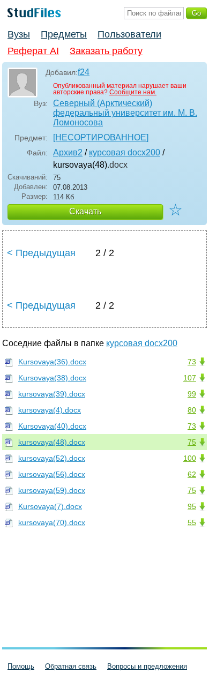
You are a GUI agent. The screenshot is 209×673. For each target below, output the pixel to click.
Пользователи (129, 34)
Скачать (85, 211)
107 (189, 377)
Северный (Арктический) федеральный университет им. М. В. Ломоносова (125, 113)
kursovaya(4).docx (49, 410)
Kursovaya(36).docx (52, 361)
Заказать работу (106, 51)
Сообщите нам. (132, 92)
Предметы (64, 34)
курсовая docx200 (124, 152)
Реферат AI (33, 51)
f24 (83, 72)
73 (192, 361)
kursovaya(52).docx (51, 458)
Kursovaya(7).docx (50, 506)
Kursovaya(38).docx (52, 377)
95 (192, 506)
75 (192, 442)
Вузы (19, 34)
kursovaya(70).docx (51, 522)
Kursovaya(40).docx (52, 426)
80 (192, 410)
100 (189, 458)
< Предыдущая (41, 253)
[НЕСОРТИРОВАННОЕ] (100, 137)
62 (192, 474)
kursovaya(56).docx (51, 474)
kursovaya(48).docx (51, 442)
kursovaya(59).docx (51, 490)
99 (192, 394)
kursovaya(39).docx (51, 394)
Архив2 (68, 152)
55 (192, 522)
